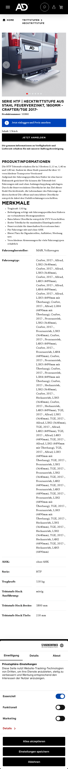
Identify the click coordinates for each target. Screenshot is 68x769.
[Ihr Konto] (53, 7)
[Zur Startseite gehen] (26, 7)
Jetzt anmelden (34, 137)
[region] (34, 64)
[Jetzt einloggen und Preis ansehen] (60, 7)
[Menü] (8, 7)
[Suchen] (44, 7)
